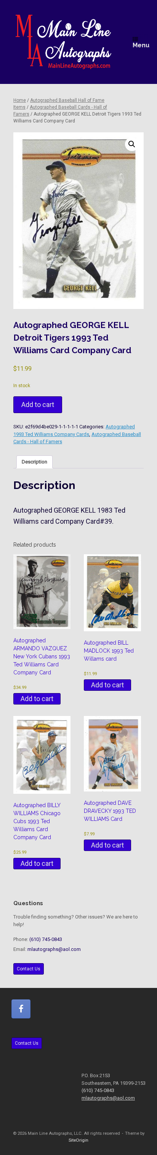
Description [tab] (34, 462)
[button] (132, 144)
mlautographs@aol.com (54, 949)
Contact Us (28, 969)
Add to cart (37, 405)
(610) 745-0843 (45, 939)
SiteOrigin (78, 1140)
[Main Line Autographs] (63, 42)
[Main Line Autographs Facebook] (20, 1008)
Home (19, 100)
